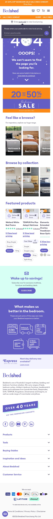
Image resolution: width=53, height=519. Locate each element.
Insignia (41, 392)
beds (42, 385)
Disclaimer (41, 511)
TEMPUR (10, 392)
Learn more (24, 365)
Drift (5, 392)
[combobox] (31, 241)
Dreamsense (29, 392)
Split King (28, 259)
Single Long (29, 251)
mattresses (15, 389)
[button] (18, 215)
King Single (11, 242)
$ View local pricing (11, 234)
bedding (42, 383)
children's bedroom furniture (27, 387)
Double (10, 246)
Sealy (35, 389)
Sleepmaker (42, 389)
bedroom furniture (10, 385)
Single (26, 246)
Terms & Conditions (15, 511)
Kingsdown (19, 392)
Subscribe (26, 291)
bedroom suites (9, 387)
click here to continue (26, 76)
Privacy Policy (30, 511)
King (17, 251)
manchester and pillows (30, 394)
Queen (9, 251)
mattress (35, 383)
